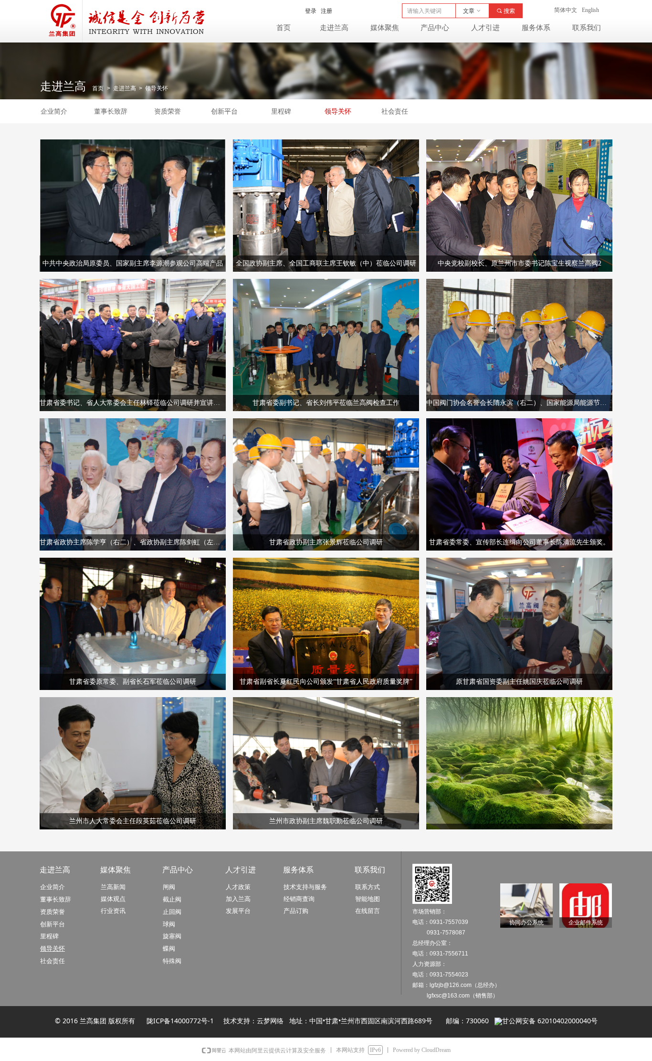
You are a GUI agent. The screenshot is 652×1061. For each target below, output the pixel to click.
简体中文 (565, 10)
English (590, 10)
